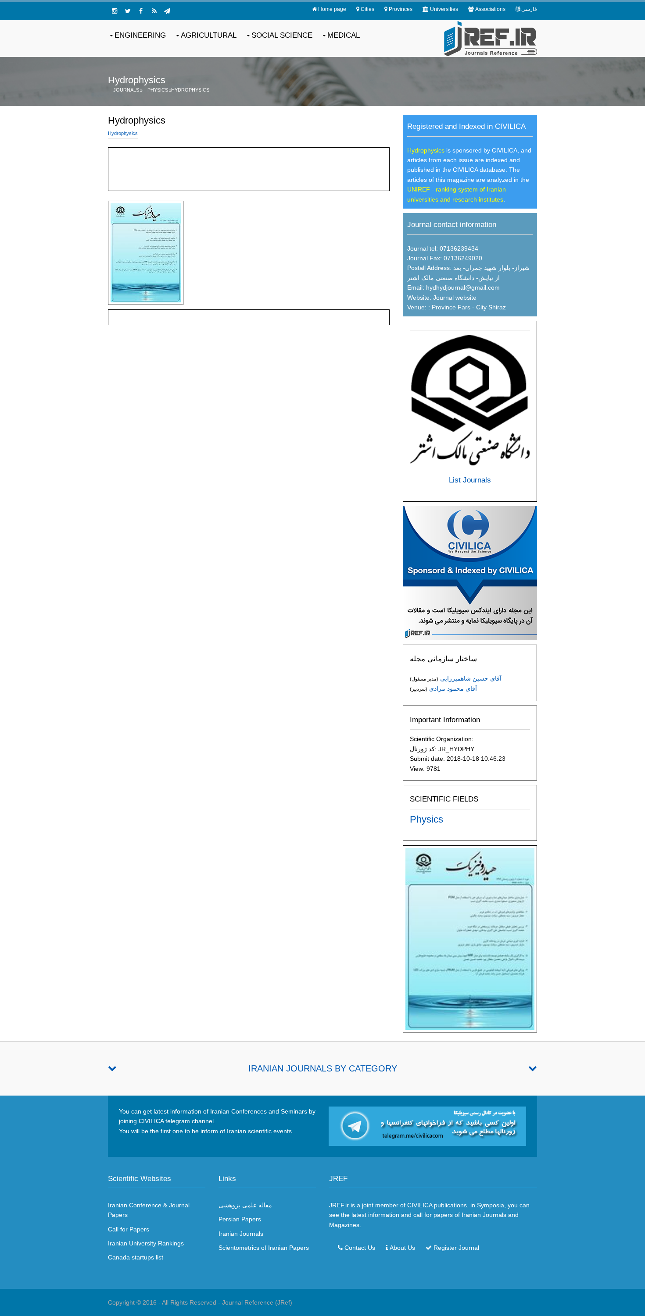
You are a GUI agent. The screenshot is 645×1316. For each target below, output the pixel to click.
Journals (126, 89)
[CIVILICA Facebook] (140, 11)
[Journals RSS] (154, 11)
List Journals (470, 480)
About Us (402, 1247)
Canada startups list (135, 1257)
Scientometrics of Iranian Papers (264, 1247)
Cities (367, 9)
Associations (490, 9)
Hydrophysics (190, 89)
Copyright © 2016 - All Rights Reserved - (165, 1302)
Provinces (400, 9)
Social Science (281, 35)
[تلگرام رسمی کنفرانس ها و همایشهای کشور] (167, 11)
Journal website (455, 297)
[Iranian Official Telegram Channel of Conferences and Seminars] (427, 1125)
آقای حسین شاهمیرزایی (471, 678)
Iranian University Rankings (146, 1243)
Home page (332, 9)
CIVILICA (419, 1205)
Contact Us (359, 1247)
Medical (343, 35)
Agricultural (208, 35)
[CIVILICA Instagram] (114, 11)
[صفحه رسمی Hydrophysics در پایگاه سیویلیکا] (470, 572)
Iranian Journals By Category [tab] (322, 1068)
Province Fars (450, 307)
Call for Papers (128, 1229)
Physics (157, 89)
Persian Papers (240, 1219)
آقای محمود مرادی (453, 688)
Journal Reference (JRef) (257, 1302)
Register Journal (456, 1247)
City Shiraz (491, 307)
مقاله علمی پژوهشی (245, 1205)
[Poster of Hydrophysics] (470, 938)
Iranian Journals (241, 1233)
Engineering (140, 35)
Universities (444, 9)
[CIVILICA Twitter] (127, 11)
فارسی (529, 9)
